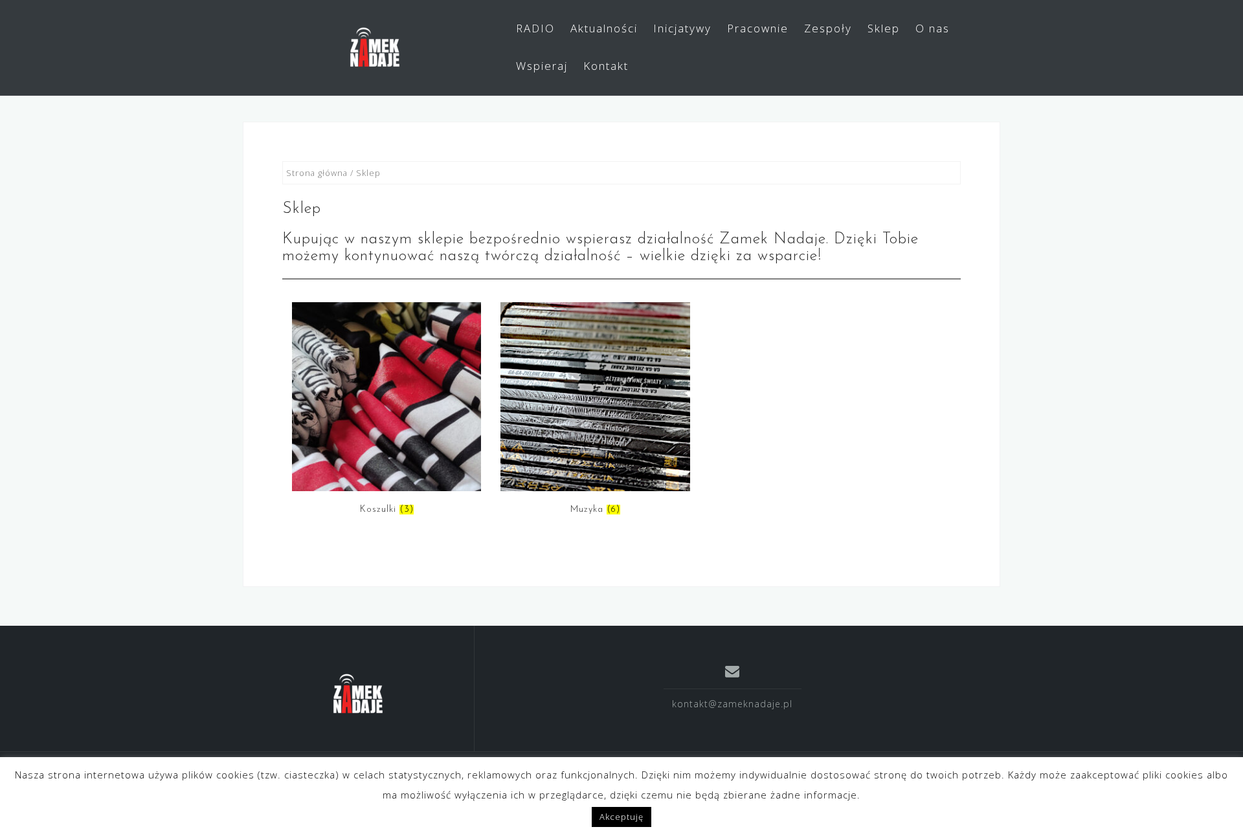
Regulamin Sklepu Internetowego (340, 797)
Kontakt (606, 65)
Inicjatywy (682, 28)
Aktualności (604, 28)
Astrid (894, 779)
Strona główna (317, 173)
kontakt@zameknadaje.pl (732, 704)
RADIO (535, 28)
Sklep (884, 28)
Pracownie (758, 28)
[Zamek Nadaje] (358, 693)
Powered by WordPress (776, 779)
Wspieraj (542, 65)
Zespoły (828, 28)
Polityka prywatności (420, 779)
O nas (932, 28)
